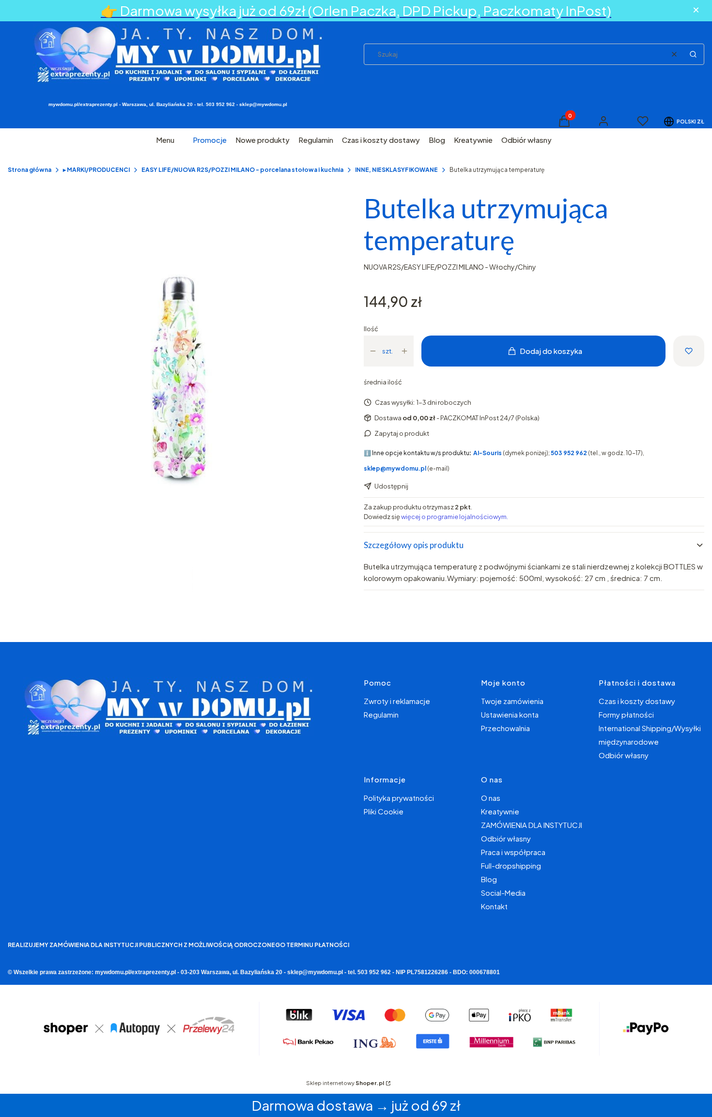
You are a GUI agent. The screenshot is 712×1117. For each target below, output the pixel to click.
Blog (489, 879)
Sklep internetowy (345, 1083)
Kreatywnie (500, 811)
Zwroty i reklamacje (397, 700)
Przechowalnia (505, 728)
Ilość (371, 329)
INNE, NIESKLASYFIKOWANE (396, 169)
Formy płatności (626, 714)
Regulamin (381, 714)
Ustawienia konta (510, 714)
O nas (490, 797)
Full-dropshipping (511, 865)
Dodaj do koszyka (551, 350)
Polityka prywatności (399, 797)
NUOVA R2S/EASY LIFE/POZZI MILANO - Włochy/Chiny (450, 266)
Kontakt (494, 906)
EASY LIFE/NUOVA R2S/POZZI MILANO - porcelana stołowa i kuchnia (242, 169)
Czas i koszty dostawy (637, 700)
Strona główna (29, 169)
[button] (693, 54)
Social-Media (503, 892)
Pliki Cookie (383, 811)
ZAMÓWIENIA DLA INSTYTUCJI (531, 824)
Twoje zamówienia (512, 700)
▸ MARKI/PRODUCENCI (96, 169)
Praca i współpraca (513, 852)
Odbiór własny (624, 755)
